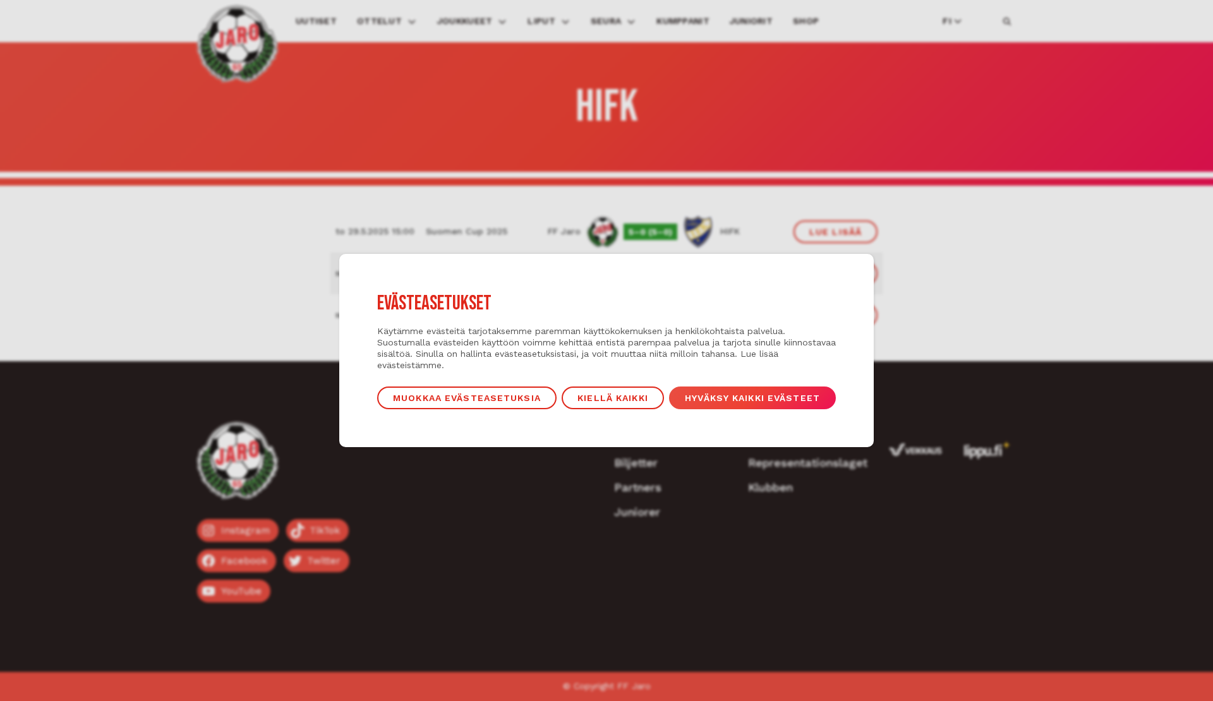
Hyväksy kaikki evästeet (752, 398)
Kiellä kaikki (612, 398)
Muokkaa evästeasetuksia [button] (467, 398)
